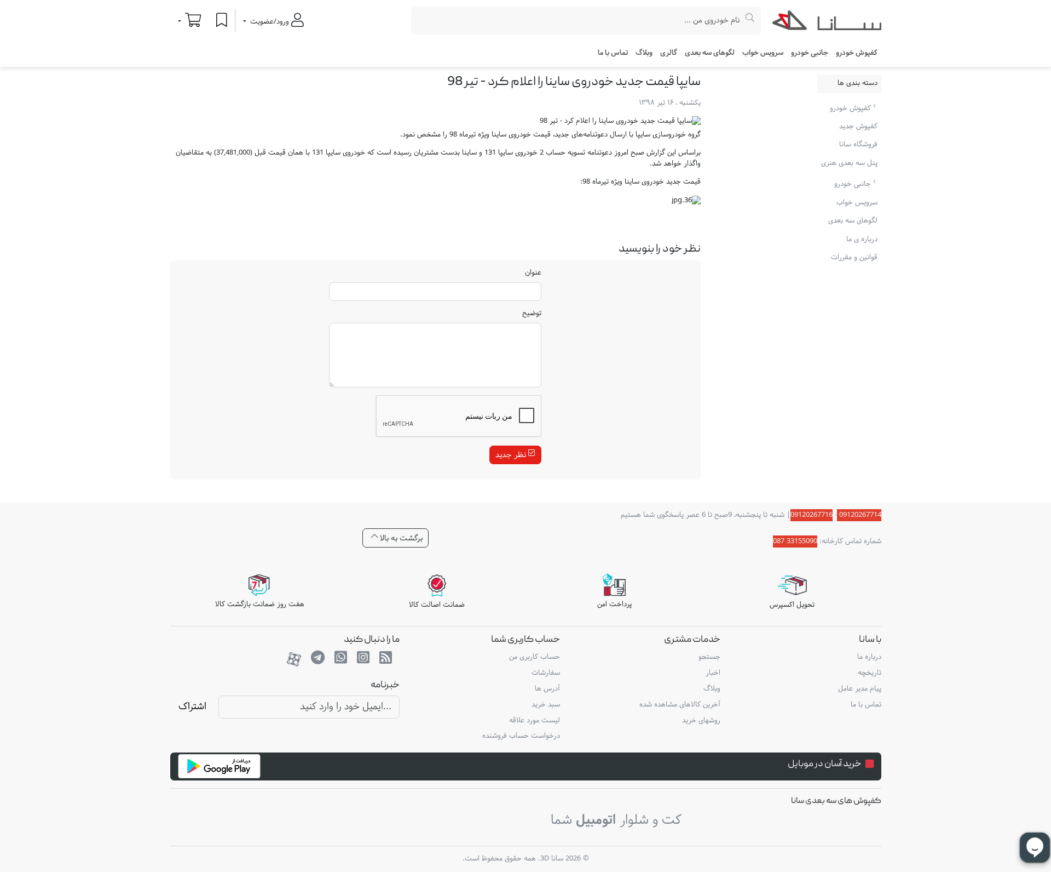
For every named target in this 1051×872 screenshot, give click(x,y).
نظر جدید (511, 455)
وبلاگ (644, 53)
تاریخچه (869, 673)
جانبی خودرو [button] (809, 53)
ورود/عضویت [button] (269, 22)
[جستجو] (750, 21)
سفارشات (546, 673)
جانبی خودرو (853, 184)
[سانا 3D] (826, 22)
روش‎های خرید (701, 721)
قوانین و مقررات (854, 258)
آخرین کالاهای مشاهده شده (679, 705)
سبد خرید (546, 705)
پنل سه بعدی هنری (849, 163)
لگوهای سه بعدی (710, 53)
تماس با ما (613, 53)
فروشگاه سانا (858, 145)
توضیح (531, 314)
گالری (668, 53)
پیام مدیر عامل (859, 689)
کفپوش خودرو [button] (856, 53)
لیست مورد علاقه (534, 721)
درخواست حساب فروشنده (521, 736)
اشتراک (192, 707)
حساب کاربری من (534, 657)
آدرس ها (547, 689)
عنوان (533, 273)
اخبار (713, 673)
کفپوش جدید (858, 127)
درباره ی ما (861, 239)
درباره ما (869, 657)
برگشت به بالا (400, 538)
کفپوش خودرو (851, 108)
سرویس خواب (762, 53)
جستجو (709, 657)
